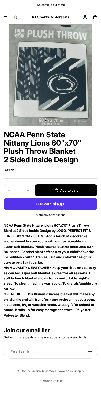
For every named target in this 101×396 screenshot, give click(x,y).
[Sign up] (90, 352)
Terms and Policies (50, 381)
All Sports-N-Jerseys (42, 371)
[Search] (15, 17)
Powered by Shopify (70, 371)
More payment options (50, 215)
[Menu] (5, 17)
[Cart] (95, 17)
